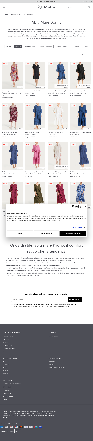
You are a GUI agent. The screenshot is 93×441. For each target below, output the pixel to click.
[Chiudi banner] (85, 206)
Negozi (5, 351)
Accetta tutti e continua (73, 233)
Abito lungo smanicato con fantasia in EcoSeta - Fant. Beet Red (11, 93)
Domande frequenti (9, 348)
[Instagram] (5, 423)
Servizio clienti (53, 336)
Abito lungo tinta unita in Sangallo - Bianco (55, 133)
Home (6, 14)
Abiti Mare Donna (28, 14)
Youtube (5, 371)
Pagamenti (6, 342)
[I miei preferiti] (85, 6)
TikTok (5, 367)
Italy (16, 431)
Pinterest (5, 374)
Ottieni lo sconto (75, 299)
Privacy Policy (7, 387)
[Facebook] (1, 423)
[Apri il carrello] (88, 6)
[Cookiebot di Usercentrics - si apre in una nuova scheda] (73, 206)
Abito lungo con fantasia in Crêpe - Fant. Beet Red (10, 133)
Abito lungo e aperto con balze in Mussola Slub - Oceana (11, 173)
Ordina (84, 54)
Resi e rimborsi (7, 345)
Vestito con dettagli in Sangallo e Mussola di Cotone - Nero (80, 92)
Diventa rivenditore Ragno (57, 367)
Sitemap (5, 399)
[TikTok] (16, 423)
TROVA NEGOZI (87, 1)
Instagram (6, 364)
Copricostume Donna (16, 14)
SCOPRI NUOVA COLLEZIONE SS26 (46, 1)
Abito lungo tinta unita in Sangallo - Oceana (32, 133)
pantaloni (33, 38)
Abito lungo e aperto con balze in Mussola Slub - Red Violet (34, 173)
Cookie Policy (7, 390)
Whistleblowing (8, 396)
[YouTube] (12, 423)
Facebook (6, 361)
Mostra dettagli (78, 227)
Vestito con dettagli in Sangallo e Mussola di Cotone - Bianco (58, 173)
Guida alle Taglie (8, 336)
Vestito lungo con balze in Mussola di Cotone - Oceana (79, 173)
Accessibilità (7, 393)
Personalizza (45, 233)
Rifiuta (20, 233)
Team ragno (52, 361)
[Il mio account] (81, 6)
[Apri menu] (4, 7)
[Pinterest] (9, 423)
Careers (51, 364)
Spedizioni (6, 339)
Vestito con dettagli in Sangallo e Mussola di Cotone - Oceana (58, 92)
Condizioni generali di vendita (12, 384)
